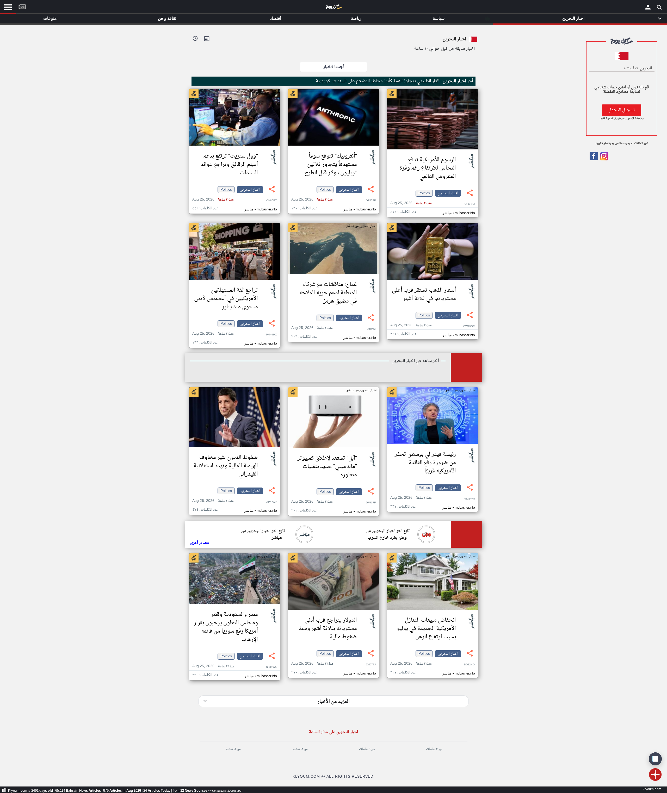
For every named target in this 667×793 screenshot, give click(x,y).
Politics (424, 193)
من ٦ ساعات (367, 749)
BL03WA (271, 667)
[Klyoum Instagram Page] (603, 159)
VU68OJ (470, 204)
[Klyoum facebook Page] (594, 159)
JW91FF (371, 502)
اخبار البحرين (448, 193)
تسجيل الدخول (621, 110)
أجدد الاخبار (333, 67)
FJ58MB (371, 329)
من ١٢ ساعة (300, 749)
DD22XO (469, 664)
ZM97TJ (371, 664)
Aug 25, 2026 (410, 203)
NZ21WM (469, 498)
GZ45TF (371, 200)
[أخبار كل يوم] (333, 8)
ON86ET (271, 200)
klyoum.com (652, 789)
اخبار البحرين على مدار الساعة (333, 732)
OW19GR (469, 326)
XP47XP (271, 501)
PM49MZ (271, 334)
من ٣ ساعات (434, 749)
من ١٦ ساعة (233, 749)
